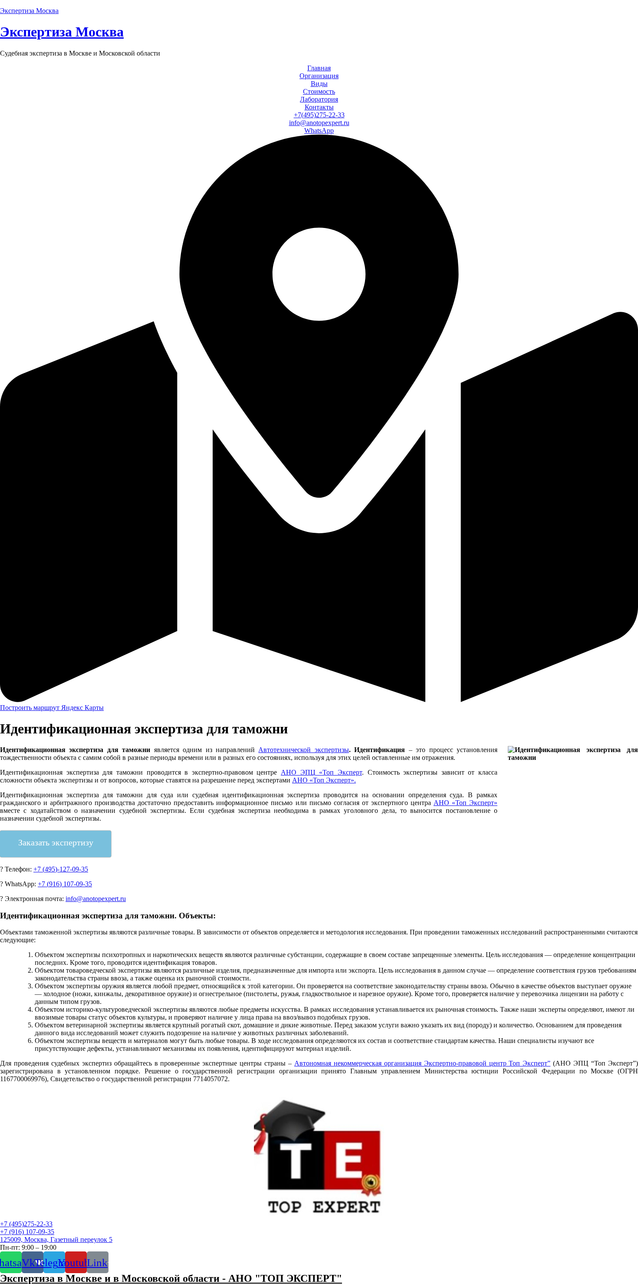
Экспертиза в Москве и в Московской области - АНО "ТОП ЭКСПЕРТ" (171, 1278)
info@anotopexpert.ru (319, 122)
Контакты (319, 107)
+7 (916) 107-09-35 (65, 884)
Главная (319, 68)
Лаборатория (319, 99)
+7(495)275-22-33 (319, 115)
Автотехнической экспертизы (303, 749)
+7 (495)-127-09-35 (60, 869)
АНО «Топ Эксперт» (465, 802)
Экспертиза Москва (29, 10)
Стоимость (319, 91)
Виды (319, 83)
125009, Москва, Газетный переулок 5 (56, 1239)
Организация (319, 75)
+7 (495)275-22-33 (26, 1224)
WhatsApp (319, 130)
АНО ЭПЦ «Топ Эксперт (321, 772)
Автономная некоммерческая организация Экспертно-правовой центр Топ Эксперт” (422, 1063)
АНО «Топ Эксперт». (324, 780)
